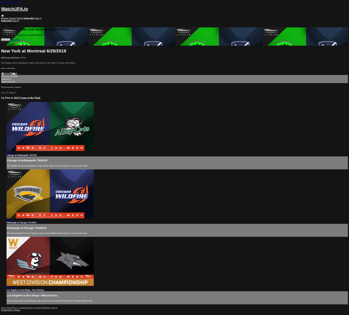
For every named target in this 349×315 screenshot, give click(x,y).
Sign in (38, 18)
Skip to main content (10, 2)
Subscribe (5, 40)
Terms (9, 308)
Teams (19, 18)
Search (12, 18)
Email (14, 73)
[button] (2, 16)
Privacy (15, 308)
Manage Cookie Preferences (38, 308)
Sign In (15, 21)
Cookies (22, 308)
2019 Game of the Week (10, 58)
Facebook (5, 73)
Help (3, 308)
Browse (5, 18)
